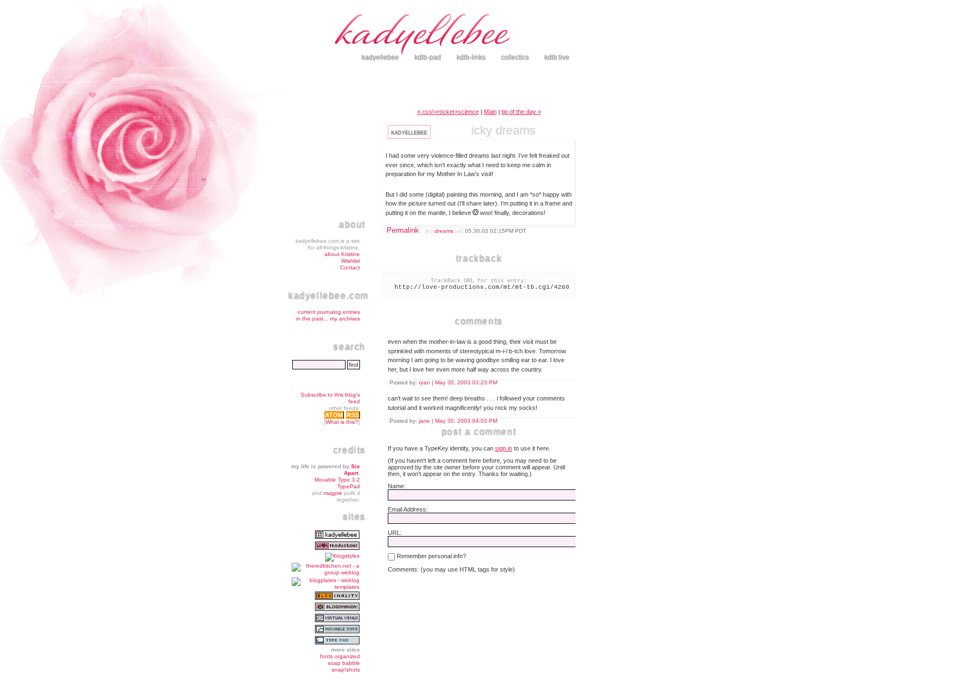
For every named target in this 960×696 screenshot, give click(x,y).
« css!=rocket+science (448, 111)
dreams (443, 231)
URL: (395, 532)
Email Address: (408, 509)
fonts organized (340, 656)
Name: (397, 486)
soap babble (344, 663)
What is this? (342, 422)
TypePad (348, 486)
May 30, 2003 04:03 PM (466, 421)
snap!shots (346, 670)
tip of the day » (521, 111)
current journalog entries (329, 312)
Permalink (403, 230)
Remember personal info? (430, 556)
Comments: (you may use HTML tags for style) (451, 569)
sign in (503, 448)
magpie (332, 493)
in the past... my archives (328, 319)
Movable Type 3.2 (337, 480)
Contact (350, 267)
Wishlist (350, 261)
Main (490, 111)
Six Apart (352, 469)
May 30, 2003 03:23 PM (466, 382)
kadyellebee (502, 36)
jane (424, 421)
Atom (334, 415)
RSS (353, 415)
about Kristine (342, 254)
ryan (424, 382)
